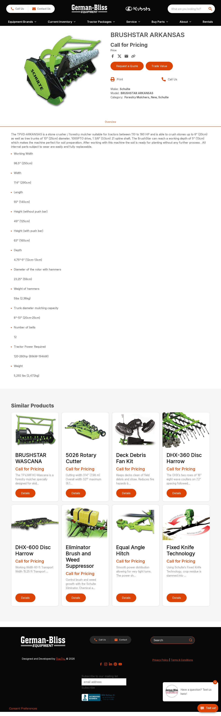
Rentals (208, 21)
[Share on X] (119, 56)
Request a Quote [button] (127, 66)
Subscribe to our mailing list (99, 676)
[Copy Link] (133, 56)
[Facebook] (101, 664)
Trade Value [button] (159, 66)
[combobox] (191, 9)
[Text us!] (208, 708)
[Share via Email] (126, 56)
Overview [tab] (110, 121)
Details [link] (25, 493)
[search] (210, 9)
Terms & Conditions (182, 659)
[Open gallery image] (59, 69)
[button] (17, 9)
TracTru (60, 658)
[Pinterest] (115, 664)
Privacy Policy (160, 659)
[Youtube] (120, 664)
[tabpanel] (59, 70)
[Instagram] (105, 664)
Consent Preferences (23, 708)
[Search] (191, 640)
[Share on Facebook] (112, 56)
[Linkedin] (110, 664)
